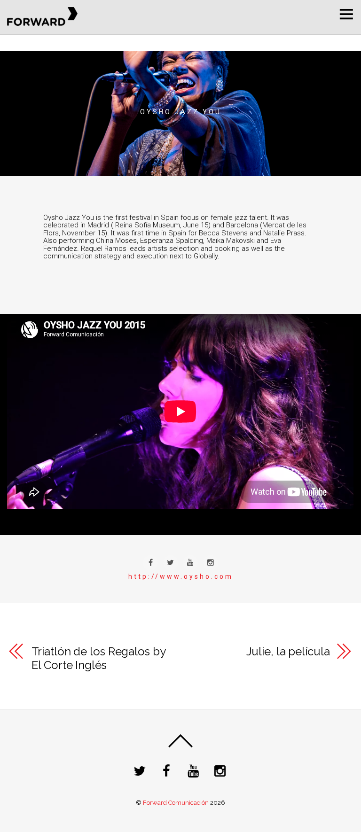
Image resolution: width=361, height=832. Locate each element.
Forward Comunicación (176, 802)
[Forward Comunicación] (42, 22)
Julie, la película (288, 651)
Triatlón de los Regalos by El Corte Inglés (98, 658)
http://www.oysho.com (180, 576)
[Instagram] (222, 770)
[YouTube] (195, 770)
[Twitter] (141, 770)
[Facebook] (168, 770)
